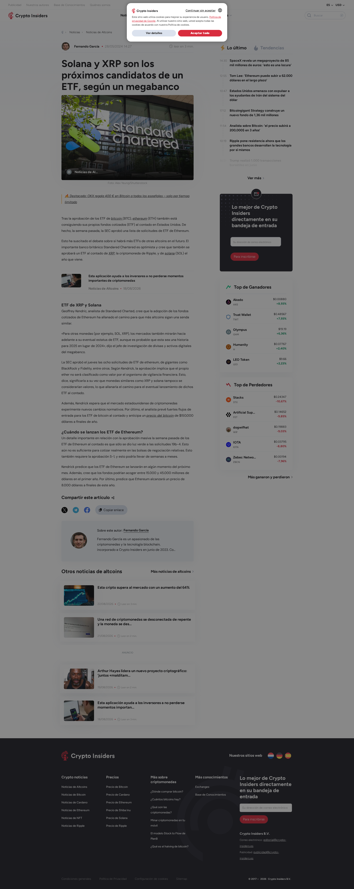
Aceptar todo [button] (200, 33)
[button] (154, 33)
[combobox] (220, 10)
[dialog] (177, 22)
